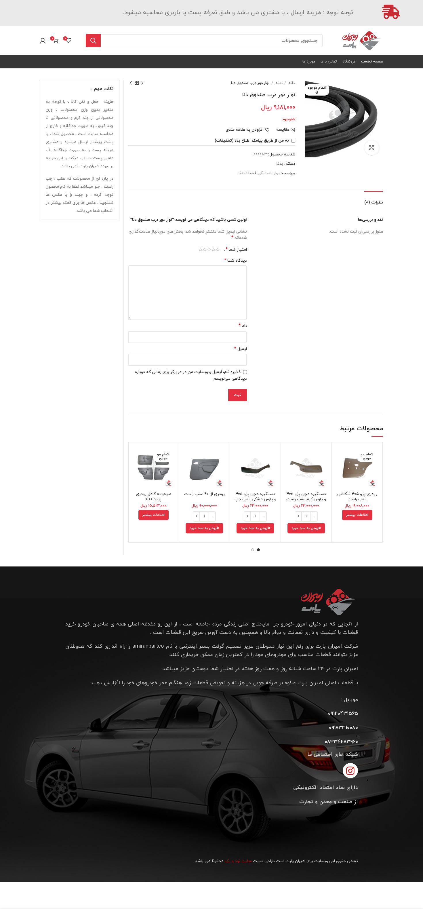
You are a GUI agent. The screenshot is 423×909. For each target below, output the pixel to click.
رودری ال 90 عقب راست (204, 494)
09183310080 (343, 727)
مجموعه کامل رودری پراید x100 (153, 496)
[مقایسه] (340, 456)
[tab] (373, 199)
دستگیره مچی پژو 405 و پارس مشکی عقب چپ (255, 496)
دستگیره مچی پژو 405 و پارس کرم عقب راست (306, 496)
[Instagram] (350, 770)
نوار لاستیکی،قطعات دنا (259, 173)
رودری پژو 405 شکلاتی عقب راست (357, 496)
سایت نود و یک (238, 861)
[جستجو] (93, 40)
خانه (291, 83)
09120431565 (343, 713)
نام (243, 326)
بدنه (278, 83)
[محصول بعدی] (131, 83)
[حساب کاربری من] (42, 40)
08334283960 (341, 742)
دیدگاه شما (235, 261)
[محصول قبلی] (142, 83)
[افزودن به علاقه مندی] (340, 482)
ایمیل (240, 349)
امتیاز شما (236, 249)
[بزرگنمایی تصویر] (371, 147)
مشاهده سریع (340, 469)
